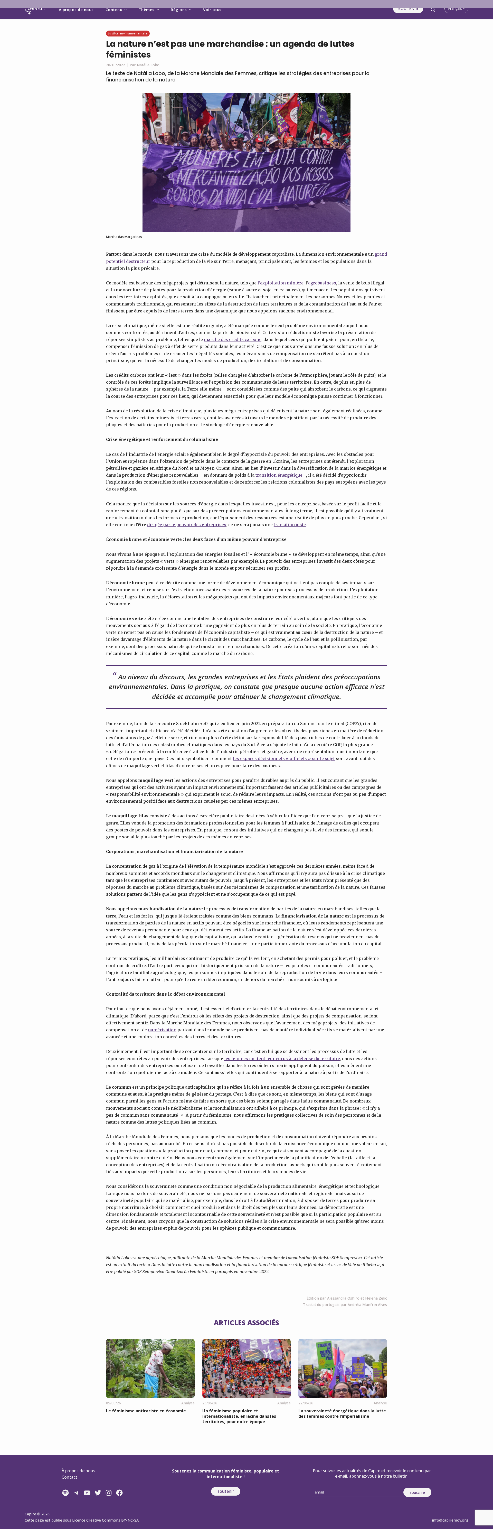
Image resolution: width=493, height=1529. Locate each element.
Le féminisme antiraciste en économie (146, 1411)
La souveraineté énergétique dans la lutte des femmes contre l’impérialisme (342, 1413)
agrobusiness (322, 282)
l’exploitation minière (281, 282)
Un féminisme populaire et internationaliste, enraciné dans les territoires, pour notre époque (239, 1416)
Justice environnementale (127, 33)
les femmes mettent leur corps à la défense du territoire (282, 1058)
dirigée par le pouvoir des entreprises (186, 524)
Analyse (188, 1403)
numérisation (162, 1029)
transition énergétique (278, 475)
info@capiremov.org (450, 1520)
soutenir (225, 1491)
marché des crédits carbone (232, 339)
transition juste (290, 524)
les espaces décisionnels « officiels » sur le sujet (284, 758)
